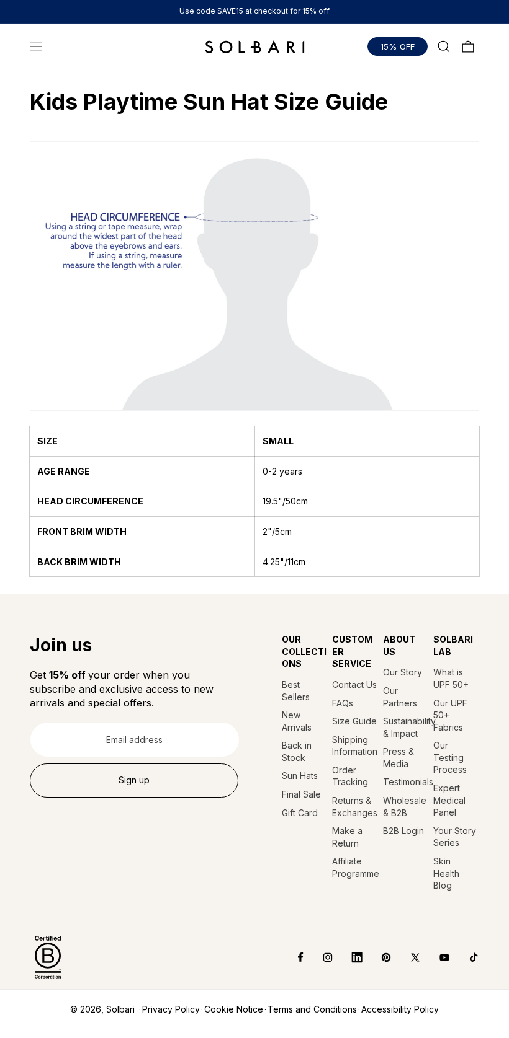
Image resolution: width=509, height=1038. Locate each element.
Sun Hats (300, 775)
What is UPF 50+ (451, 678)
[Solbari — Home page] (254, 46)
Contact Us (354, 684)
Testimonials (406, 781)
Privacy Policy (171, 1009)
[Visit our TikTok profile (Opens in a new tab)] (464, 957)
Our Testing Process (450, 757)
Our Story (402, 672)
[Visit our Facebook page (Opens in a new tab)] (292, 957)
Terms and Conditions (312, 1009)
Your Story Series (454, 836)
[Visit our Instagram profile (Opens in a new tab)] (318, 957)
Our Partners (400, 696)
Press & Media (398, 757)
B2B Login (403, 830)
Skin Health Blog (446, 873)
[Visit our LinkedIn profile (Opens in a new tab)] (348, 957)
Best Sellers (296, 690)
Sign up (134, 780)
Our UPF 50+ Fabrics (450, 715)
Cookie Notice (233, 1009)
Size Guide (354, 721)
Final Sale (301, 794)
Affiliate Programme (355, 867)
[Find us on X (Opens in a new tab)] (406, 957)
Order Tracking (350, 776)
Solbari (120, 1009)
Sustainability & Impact (406, 727)
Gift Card (300, 812)
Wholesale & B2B (404, 806)
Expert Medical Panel (449, 800)
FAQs (342, 703)
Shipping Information (354, 745)
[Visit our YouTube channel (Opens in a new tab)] (435, 957)
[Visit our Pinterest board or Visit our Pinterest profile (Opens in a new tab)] (377, 957)
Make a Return (347, 836)
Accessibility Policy (400, 1009)
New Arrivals (297, 721)
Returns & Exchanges (354, 806)
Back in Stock (297, 751)
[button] (36, 46)
